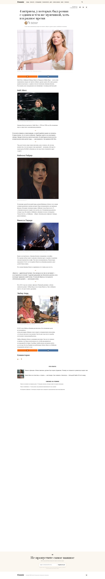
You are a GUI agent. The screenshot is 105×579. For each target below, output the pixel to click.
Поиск (82, 2)
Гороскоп (66, 2)
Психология (45, 2)
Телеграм (80, 7)
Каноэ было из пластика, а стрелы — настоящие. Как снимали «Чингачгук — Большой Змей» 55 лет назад (55, 375)
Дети (51, 2)
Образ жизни (56, 2)
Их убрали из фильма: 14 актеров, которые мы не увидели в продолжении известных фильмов (42, 389)
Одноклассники (86, 7)
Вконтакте (83, 7)
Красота (32, 2)
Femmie (24, 1)
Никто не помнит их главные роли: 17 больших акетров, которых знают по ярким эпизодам (41, 384)
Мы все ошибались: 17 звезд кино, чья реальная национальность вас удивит (38, 386)
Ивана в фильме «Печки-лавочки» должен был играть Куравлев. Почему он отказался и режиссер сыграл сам (56, 370)
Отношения (38, 2)
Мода (27, 2)
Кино (62, 2)
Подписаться (61, 564)
